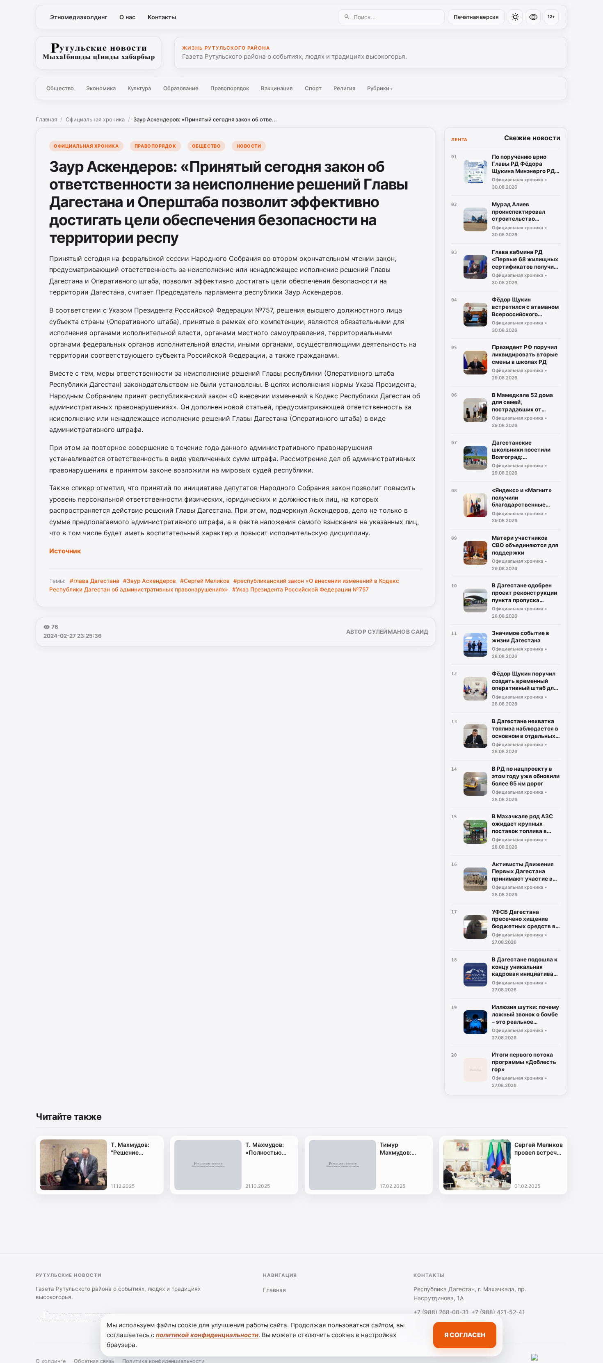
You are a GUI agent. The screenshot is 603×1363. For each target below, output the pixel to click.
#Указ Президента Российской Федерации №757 (300, 589)
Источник (65, 551)
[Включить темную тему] (515, 16)
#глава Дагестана (94, 581)
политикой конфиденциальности (207, 1335)
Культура (139, 88)
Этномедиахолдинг (78, 17)
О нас (127, 17)
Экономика (101, 88)
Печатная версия (476, 17)
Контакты (162, 17)
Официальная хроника (95, 119)
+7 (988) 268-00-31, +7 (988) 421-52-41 (469, 1311)
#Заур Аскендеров (149, 581)
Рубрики (380, 88)
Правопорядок (229, 88)
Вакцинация (276, 88)
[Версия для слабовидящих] (533, 16)
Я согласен (464, 1335)
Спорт (313, 88)
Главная (46, 119)
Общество (60, 88)
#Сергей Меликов (205, 581)
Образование (181, 88)
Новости (249, 146)
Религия (344, 88)
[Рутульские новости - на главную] (98, 53)
